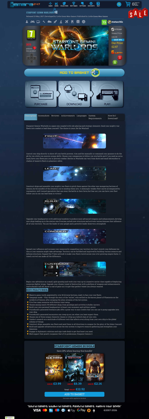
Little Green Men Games (98, 16)
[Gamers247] (27, 6)
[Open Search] (119, 4)
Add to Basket (74, 73)
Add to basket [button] (74, 394)
